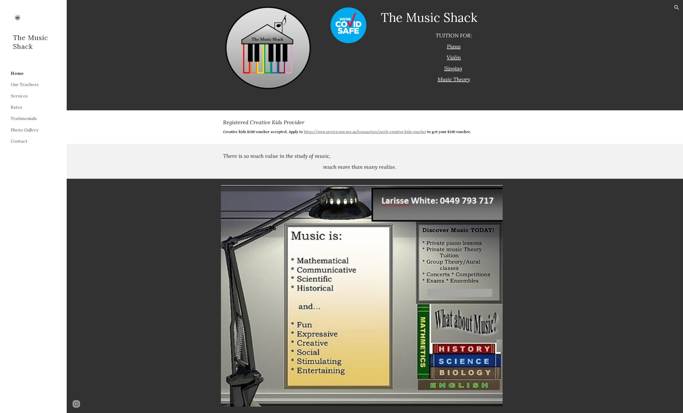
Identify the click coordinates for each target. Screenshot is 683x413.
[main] (454, 17)
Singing (453, 68)
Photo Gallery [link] (24, 130)
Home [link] (17, 73)
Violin (454, 57)
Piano (453, 46)
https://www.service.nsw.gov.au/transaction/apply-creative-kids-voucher (365, 132)
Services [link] (19, 96)
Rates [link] (16, 107)
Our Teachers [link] (25, 84)
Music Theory (454, 79)
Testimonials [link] (24, 118)
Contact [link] (19, 141)
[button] (676, 7)
